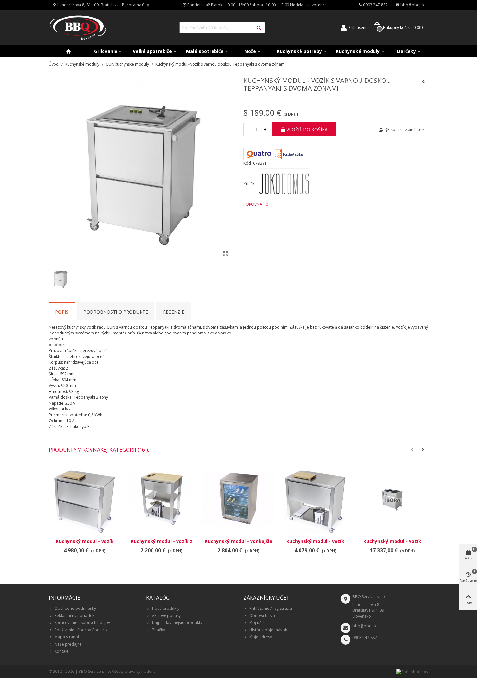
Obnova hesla (262, 615)
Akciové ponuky (166, 615)
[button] (412, 450)
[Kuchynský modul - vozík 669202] (84, 498)
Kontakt (61, 651)
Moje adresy (260, 637)
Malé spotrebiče (205, 51)
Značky (158, 630)
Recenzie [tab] (173, 312)
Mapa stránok (67, 637)
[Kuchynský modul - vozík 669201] (315, 498)
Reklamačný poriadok (74, 615)
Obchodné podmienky (75, 608)
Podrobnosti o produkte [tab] (115, 312)
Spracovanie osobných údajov (82, 622)
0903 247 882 (364, 637)
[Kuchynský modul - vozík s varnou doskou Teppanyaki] (225, 253)
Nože (250, 51)
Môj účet (257, 622)
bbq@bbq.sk (364, 626)
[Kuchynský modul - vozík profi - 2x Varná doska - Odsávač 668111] (392, 498)
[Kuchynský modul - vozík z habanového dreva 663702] (423, 81)
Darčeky (406, 51)
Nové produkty (165, 608)
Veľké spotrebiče (152, 51)
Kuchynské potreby (299, 51)
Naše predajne (68, 644)
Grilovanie (105, 51)
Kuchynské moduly (358, 51)
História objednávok (268, 630)
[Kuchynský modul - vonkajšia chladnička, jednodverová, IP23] (238, 498)
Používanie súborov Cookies (81, 630)
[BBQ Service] (78, 28)
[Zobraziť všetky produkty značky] (284, 183)
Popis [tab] (61, 312)
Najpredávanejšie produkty (177, 622)
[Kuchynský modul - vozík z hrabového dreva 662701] (161, 498)
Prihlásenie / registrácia (270, 608)
